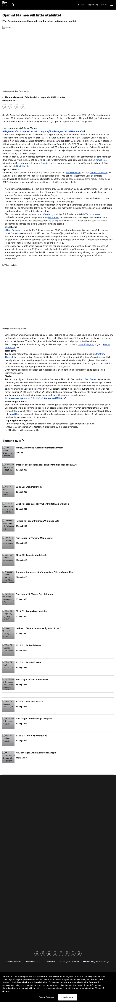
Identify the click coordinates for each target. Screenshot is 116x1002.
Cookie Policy (40, 982)
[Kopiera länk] (23, 106)
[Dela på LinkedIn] (16, 106)
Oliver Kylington (85, 344)
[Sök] (13, 5)
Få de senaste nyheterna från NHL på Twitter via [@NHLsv (35, 398)
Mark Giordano (45, 214)
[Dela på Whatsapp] (4, 106)
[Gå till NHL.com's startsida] (5, 4)
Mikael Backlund (13, 230)
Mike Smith (53, 217)
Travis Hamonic (92, 214)
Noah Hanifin (22, 166)
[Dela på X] (10, 106)
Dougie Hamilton (49, 163)
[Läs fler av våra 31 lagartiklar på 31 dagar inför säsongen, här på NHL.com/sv (43, 131)
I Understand (67, 997)
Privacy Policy (22, 982)
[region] (58, 987)
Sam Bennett (91, 379)
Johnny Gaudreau (98, 172)
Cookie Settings (89, 982)
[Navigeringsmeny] (112, 5)
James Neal (101, 160)
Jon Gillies (14, 414)
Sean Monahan (73, 172)
